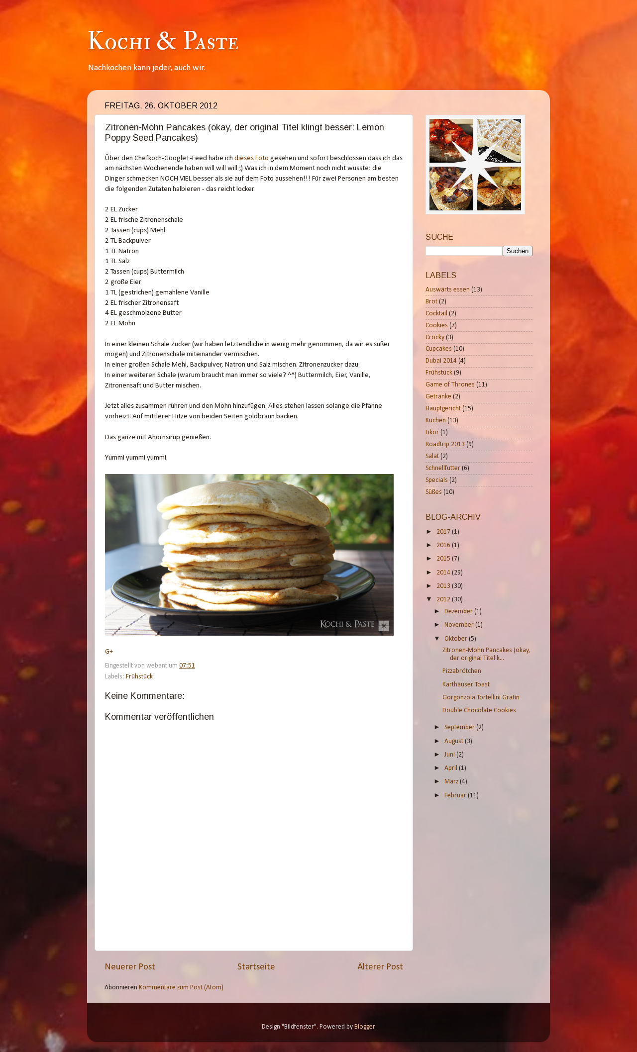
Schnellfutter (442, 468)
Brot (431, 301)
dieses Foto (251, 158)
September (460, 727)
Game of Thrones (450, 385)
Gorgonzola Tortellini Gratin (481, 697)
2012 (444, 599)
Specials (436, 480)
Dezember (459, 611)
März (452, 781)
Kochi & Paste (162, 41)
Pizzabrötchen (461, 671)
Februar (456, 795)
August (454, 741)
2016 (444, 545)
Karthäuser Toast (466, 684)
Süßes (433, 492)
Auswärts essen (447, 290)
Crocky (434, 337)
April (451, 768)
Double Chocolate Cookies (479, 710)
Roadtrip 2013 (445, 444)
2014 (444, 573)
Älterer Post (380, 967)
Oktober (456, 639)
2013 (444, 586)
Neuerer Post (130, 967)
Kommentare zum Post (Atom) (181, 987)
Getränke (438, 396)
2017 (444, 532)
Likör (432, 432)
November (459, 625)
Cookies (436, 325)
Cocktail (436, 313)
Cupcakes (438, 349)
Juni (450, 755)
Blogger (364, 1027)
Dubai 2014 (441, 361)
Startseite (256, 967)
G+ (109, 652)
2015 (444, 559)
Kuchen (435, 420)
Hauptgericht (443, 408)
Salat (432, 456)
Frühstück (139, 676)
